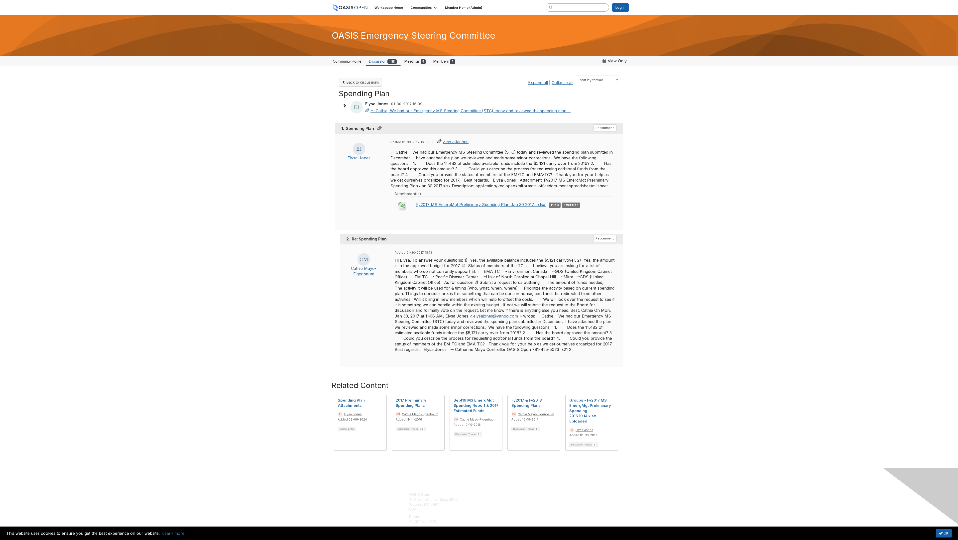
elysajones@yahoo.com (495, 316)
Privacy (559, 499)
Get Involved (491, 494)
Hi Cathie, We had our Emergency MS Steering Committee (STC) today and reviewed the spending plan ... (470, 110)
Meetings (414, 61)
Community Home (347, 61)
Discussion (382, 61)
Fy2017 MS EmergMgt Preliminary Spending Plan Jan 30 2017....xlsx (481, 204)
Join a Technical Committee (503, 509)
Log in (620, 7)
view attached (456, 141)
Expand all (538, 82)
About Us (560, 494)
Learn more (173, 533)
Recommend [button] (605, 128)
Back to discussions (362, 82)
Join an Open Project (498, 502)
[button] (424, 7)
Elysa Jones (359, 157)
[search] (551, 7)
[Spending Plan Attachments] (367, 110)
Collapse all (562, 82)
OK (946, 533)
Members (443, 61)
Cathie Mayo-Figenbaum (420, 414)
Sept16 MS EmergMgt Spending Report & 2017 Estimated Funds (476, 405)
